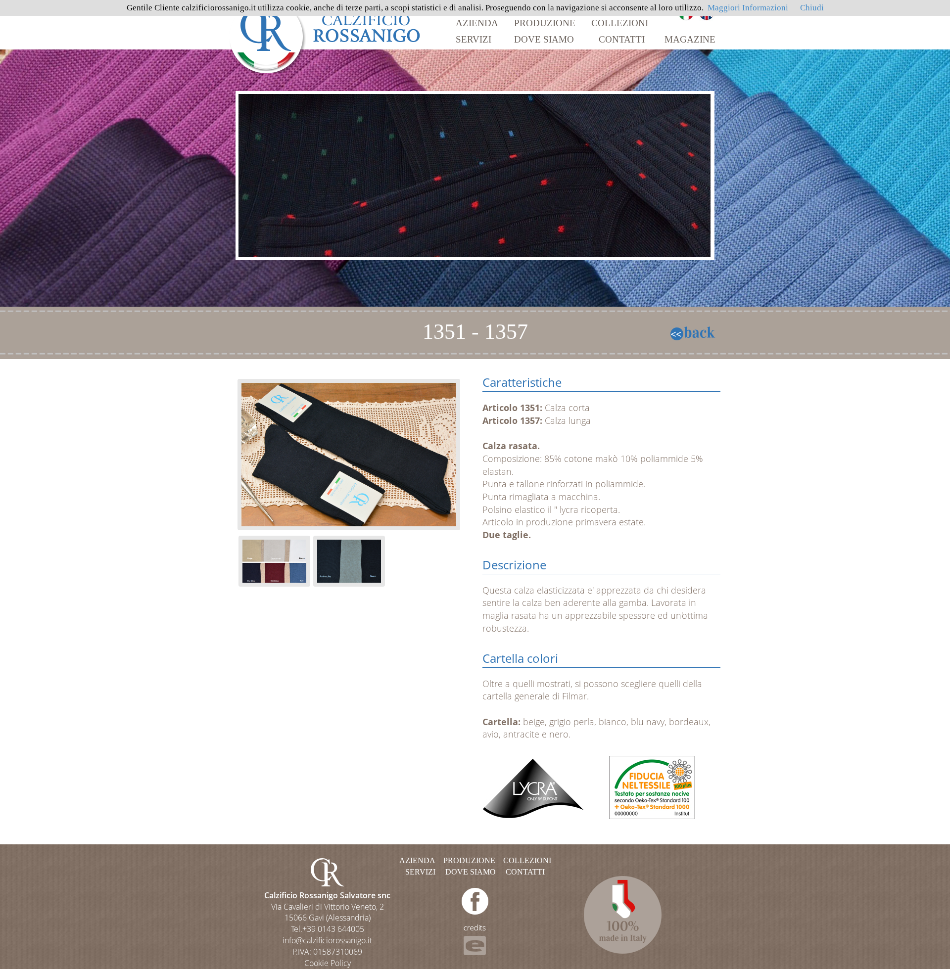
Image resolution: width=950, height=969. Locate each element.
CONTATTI (622, 39)
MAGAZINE (690, 39)
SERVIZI (473, 39)
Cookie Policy (327, 963)
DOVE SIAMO (544, 39)
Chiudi (812, 7)
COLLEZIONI (619, 23)
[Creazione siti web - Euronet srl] (475, 939)
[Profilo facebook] (475, 900)
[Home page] (325, 36)
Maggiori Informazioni (748, 7)
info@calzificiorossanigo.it (327, 940)
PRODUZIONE (544, 23)
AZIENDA (477, 23)
